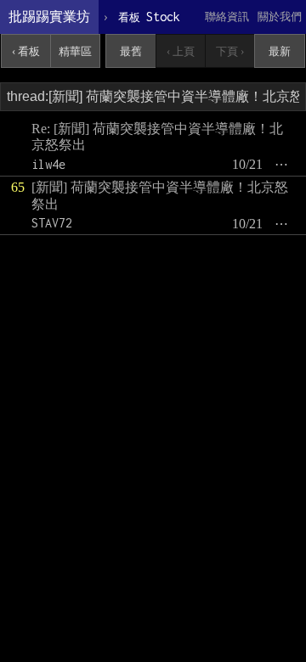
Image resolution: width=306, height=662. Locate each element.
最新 (280, 51)
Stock (149, 16)
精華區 (75, 51)
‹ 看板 (26, 51)
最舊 (131, 51)
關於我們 (280, 16)
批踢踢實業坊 (49, 16)
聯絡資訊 (227, 16)
